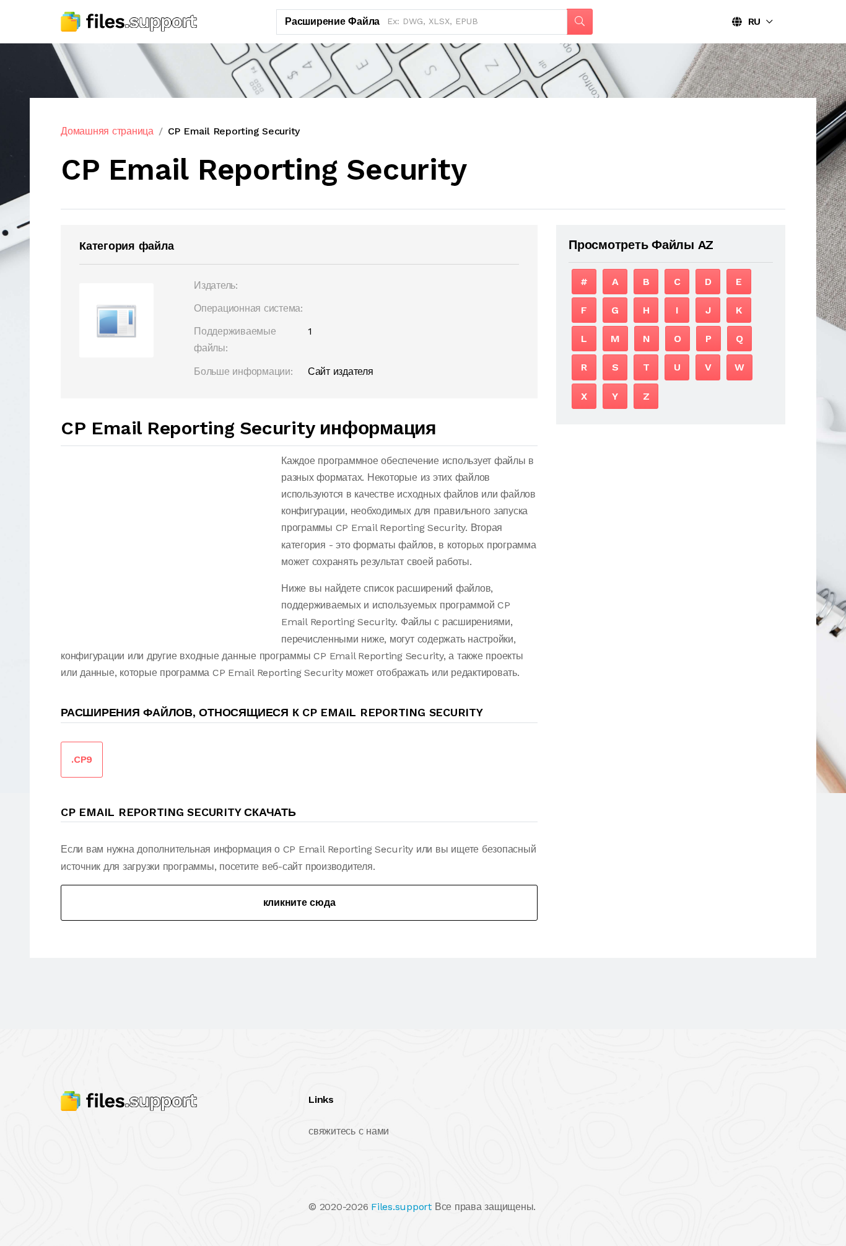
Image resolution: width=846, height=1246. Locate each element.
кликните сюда (299, 902)
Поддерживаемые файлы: (235, 339)
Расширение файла (332, 21)
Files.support (401, 1207)
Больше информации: (243, 371)
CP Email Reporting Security (234, 131)
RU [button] (751, 21)
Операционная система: (248, 308)
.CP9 (81, 759)
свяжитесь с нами (348, 1131)
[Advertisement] (165, 539)
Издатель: (216, 285)
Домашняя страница (107, 131)
